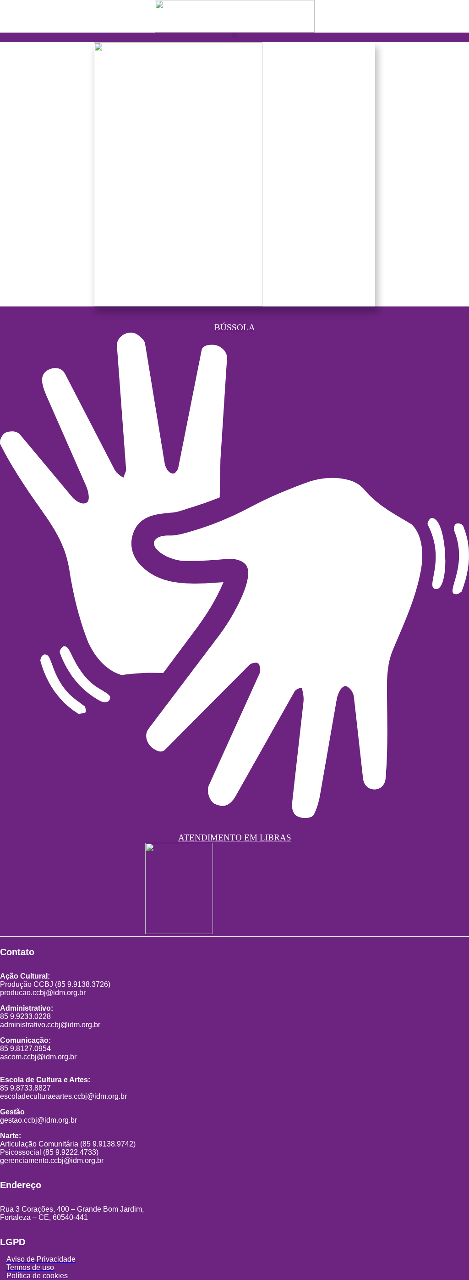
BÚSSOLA (234, 327)
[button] (234, 35)
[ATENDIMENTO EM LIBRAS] (234, 808)
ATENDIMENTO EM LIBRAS (234, 837)
